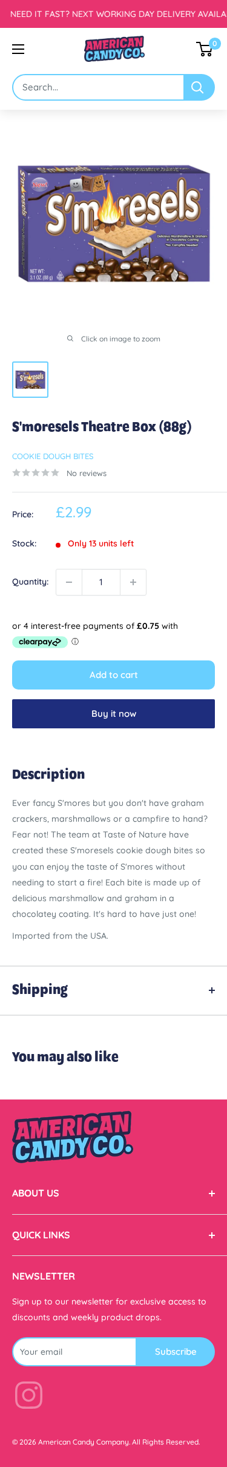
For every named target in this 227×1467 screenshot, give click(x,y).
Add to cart (114, 674)
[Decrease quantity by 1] (69, 582)
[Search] (200, 87)
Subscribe (176, 1351)
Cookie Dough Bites (52, 456)
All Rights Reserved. (166, 1441)
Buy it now (113, 713)
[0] (204, 49)
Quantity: (30, 581)
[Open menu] (18, 49)
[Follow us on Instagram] (28, 1397)
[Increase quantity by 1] (133, 582)
